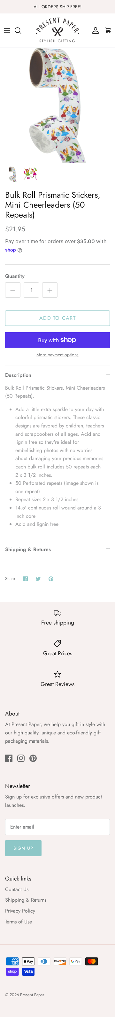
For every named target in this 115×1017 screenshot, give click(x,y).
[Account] (94, 30)
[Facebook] (8, 758)
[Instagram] (21, 758)
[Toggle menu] (7, 30)
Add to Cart (57, 318)
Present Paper (32, 995)
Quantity (15, 276)
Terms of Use (18, 921)
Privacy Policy (20, 910)
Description (18, 375)
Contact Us (16, 889)
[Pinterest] (33, 758)
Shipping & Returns (28, 549)
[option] (57, 105)
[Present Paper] (57, 30)
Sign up (23, 848)
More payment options (57, 355)
